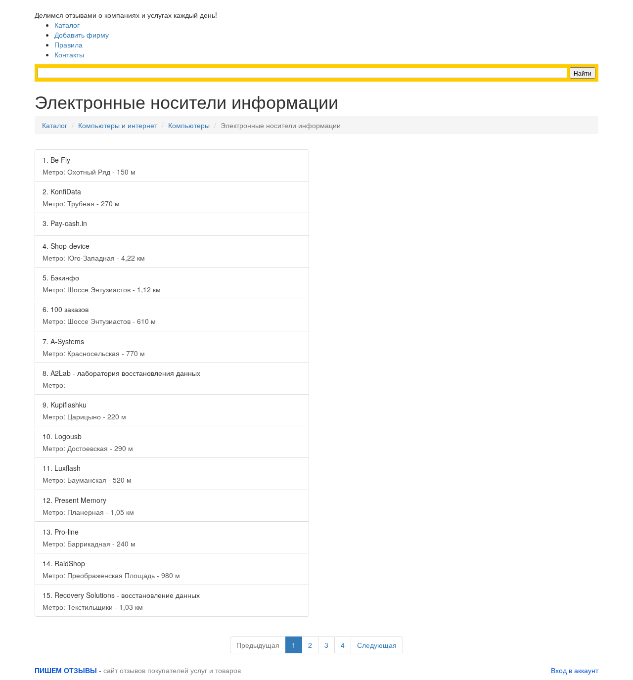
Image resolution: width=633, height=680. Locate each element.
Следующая (377, 645)
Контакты (69, 54)
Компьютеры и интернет (117, 125)
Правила (68, 44)
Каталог (67, 25)
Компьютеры (189, 125)
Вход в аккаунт (574, 670)
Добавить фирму (81, 35)
